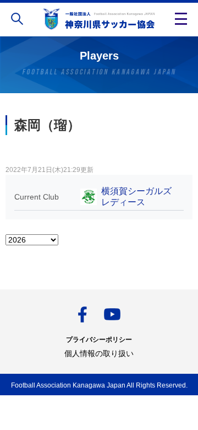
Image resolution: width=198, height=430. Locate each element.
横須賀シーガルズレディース (136, 196)
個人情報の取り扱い (99, 353)
